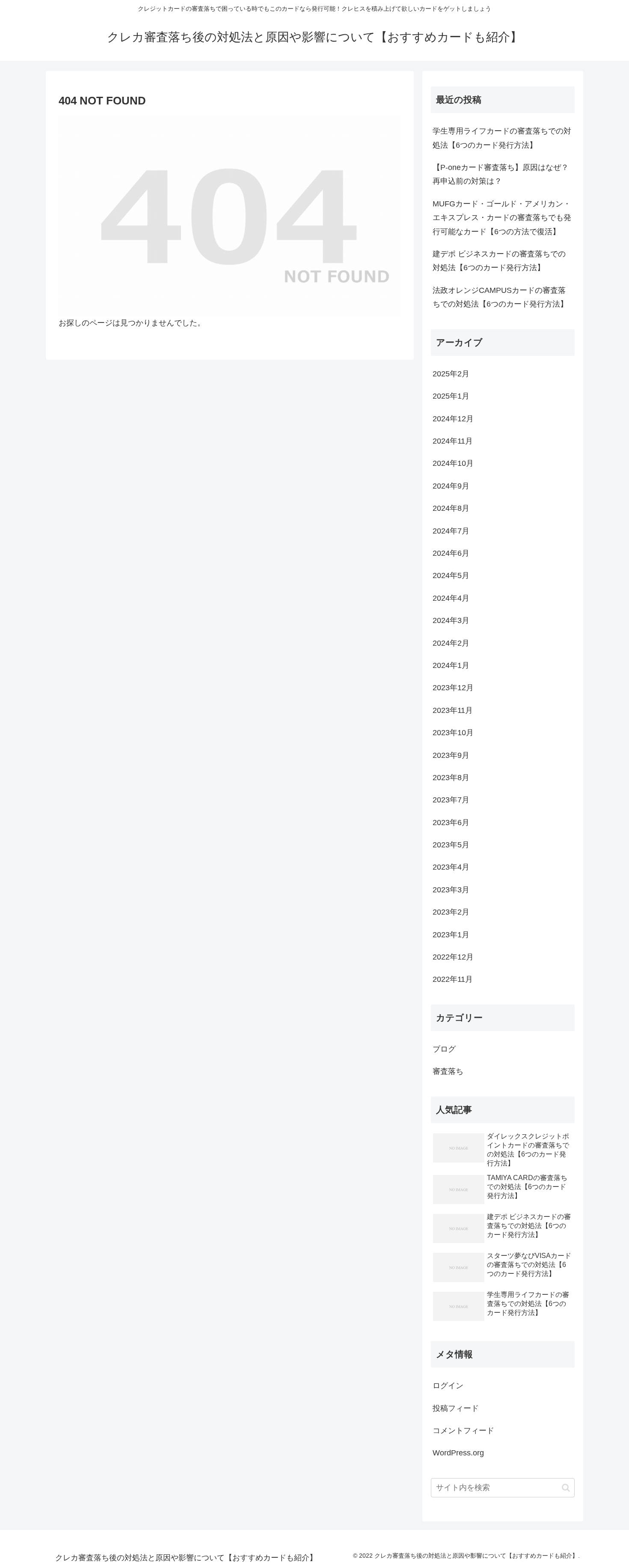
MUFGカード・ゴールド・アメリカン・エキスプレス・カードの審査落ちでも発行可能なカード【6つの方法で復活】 (502, 218)
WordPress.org (458, 1453)
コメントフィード (463, 1430)
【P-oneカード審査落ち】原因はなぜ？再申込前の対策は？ (501, 174)
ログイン (448, 1385)
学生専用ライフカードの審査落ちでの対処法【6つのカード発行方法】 (502, 138)
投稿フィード (456, 1408)
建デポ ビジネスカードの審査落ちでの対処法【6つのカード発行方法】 (499, 261)
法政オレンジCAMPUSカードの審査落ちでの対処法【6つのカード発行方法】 (500, 297)
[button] (565, 1488)
